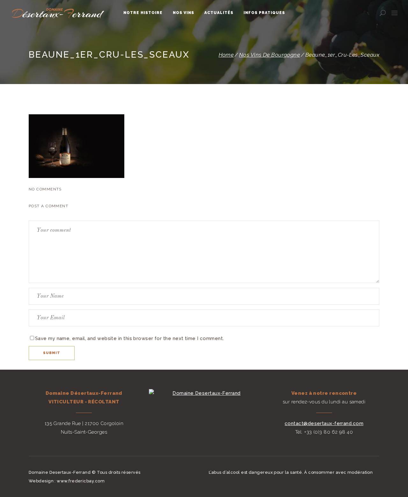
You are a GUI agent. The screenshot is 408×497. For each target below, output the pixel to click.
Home (226, 55)
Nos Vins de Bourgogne (269, 55)
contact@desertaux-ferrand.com (324, 423)
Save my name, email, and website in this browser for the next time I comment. (129, 338)
